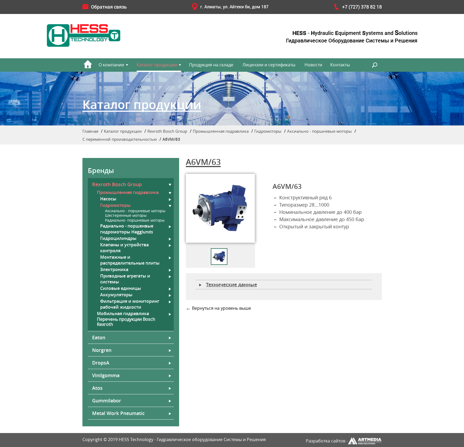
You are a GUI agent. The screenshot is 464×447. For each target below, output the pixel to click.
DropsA (100, 362)
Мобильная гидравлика (123, 313)
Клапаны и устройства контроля (124, 248)
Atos (97, 388)
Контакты (340, 65)
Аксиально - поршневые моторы (319, 131)
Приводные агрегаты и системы (125, 279)
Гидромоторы (267, 131)
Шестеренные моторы (126, 215)
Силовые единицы (120, 288)
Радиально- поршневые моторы (135, 220)
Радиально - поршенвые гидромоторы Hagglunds (126, 229)
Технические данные (231, 284)
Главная (90, 131)
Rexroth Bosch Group (167, 131)
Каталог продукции (157, 65)
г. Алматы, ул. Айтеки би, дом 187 (234, 6)
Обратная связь (109, 6)
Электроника (114, 269)
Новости (313, 65)
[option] (220, 208)
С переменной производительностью (119, 139)
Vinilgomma (105, 375)
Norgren (101, 350)
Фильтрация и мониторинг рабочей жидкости (129, 304)
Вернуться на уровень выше (221, 308)
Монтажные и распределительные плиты (130, 260)
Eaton (98, 337)
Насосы (108, 199)
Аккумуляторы (116, 295)
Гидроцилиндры (118, 238)
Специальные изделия (327, 154)
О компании (111, 65)
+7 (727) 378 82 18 (362, 6)
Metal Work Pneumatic (118, 413)
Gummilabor (106, 400)
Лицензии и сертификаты (268, 65)
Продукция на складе (211, 65)
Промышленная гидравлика (221, 131)
